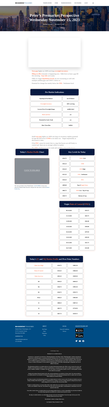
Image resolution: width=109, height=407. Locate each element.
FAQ (44, 335)
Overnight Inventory (46, 104)
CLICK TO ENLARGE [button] (32, 170)
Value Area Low (39, 276)
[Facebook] (83, 341)
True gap (35, 71)
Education (44, 333)
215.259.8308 (18, 341)
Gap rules (44, 76)
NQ (44, 259)
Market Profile (33, 152)
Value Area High (38, 265)
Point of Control (76, 204)
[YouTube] (80, 341)
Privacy (64, 331)
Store (44, 331)
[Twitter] (76, 341)
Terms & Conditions (64, 329)
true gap (39, 136)
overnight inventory (61, 71)
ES (38, 259)
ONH (48, 138)
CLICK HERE (37, 185)
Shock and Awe (46, 114)
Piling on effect (37, 74)
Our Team (44, 329)
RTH (81, 169)
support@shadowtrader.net (21, 339)
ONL (79, 174)
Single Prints (84, 185)
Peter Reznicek (48, 24)
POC (37, 143)
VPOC (81, 158)
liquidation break (48, 78)
